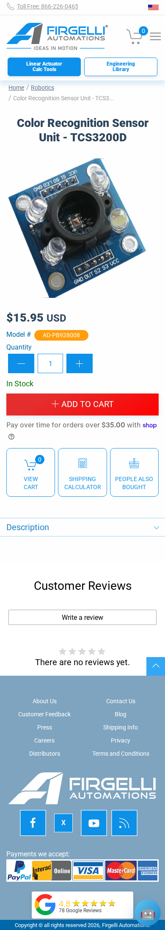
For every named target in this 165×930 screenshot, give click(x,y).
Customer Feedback (44, 714)
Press (44, 727)
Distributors (44, 753)
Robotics (42, 87)
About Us (45, 701)
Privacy (120, 740)
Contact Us (120, 701)
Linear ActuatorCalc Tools (44, 66)
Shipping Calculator (82, 483)
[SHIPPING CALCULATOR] (82, 472)
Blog (120, 714)
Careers (44, 740)
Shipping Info (120, 727)
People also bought (134, 483)
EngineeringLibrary (121, 66)
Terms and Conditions (120, 753)
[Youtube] (94, 823)
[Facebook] (33, 823)
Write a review (82, 618)
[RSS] (124, 823)
